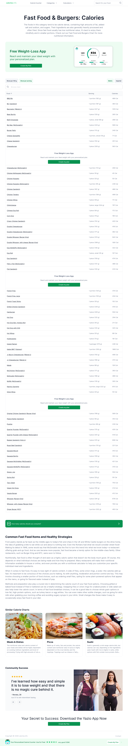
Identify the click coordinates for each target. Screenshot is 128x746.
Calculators (67, 3)
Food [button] (8, 93)
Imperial (118, 81)
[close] (121, 742)
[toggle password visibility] (8, 87)
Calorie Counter (36, 3)
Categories (51, 3)
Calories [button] (115, 93)
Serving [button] (91, 93)
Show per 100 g (12, 81)
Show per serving (26, 81)
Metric (110, 81)
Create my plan (64, 162)
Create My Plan (26, 66)
